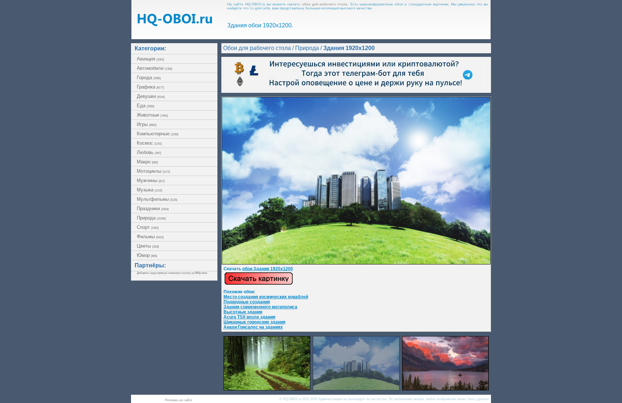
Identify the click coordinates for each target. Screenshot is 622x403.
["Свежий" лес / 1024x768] (267, 388)
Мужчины (150, 180)
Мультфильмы (157, 199)
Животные (152, 115)
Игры (146, 124)
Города (149, 77)
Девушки (150, 96)
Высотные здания (243, 311)
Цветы (148, 246)
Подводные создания (247, 301)
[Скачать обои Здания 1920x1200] (258, 283)
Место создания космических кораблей (266, 296)
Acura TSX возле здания (249, 317)
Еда (145, 105)
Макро (147, 161)
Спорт (147, 227)
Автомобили (154, 68)
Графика (150, 87)
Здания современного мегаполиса (260, 306)
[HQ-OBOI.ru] (174, 24)
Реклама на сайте (178, 400)
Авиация (150, 59)
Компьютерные (157, 133)
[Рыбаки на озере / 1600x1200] (445, 388)
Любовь (149, 152)
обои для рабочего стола (325, 4)
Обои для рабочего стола (257, 48)
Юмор (147, 255)
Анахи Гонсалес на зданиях (253, 327)
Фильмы (150, 236)
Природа (151, 218)
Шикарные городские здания (254, 322)
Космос (149, 143)
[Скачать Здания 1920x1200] (356, 263)
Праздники (152, 208)
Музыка (149, 190)
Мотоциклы (153, 171)
